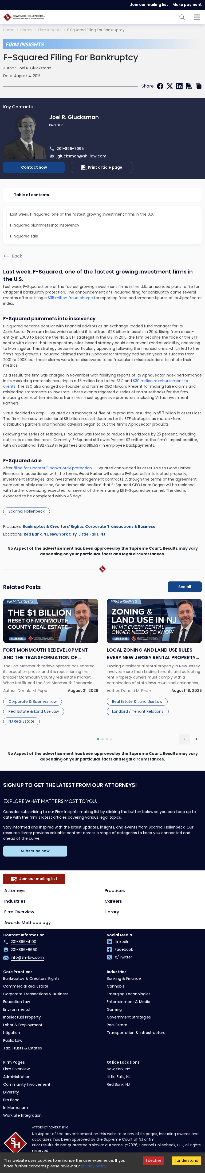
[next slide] (196, 739)
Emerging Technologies (129, 994)
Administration (16, 1076)
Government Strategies (129, 1017)
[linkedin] (179, 86)
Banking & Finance (124, 978)
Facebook (124, 949)
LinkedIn (122, 941)
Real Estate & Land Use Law (34, 711)
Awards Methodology (27, 923)
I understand (186, 1160)
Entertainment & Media (128, 1001)
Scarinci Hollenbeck (27, 511)
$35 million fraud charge (70, 297)
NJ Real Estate (21, 721)
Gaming (114, 1009)
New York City (63, 534)
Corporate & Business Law (33, 701)
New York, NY (118, 1069)
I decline (153, 1160)
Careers (113, 901)
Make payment (187, 4)
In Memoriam (15, 1107)
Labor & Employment (22, 1025)
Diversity (11, 1092)
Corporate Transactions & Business (120, 526)
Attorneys (15, 890)
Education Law (16, 1001)
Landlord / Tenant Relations (137, 711)
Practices (115, 890)
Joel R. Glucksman (34, 68)
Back (17, 256)
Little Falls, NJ (91, 534)
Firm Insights (49, 30)
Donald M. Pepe (32, 690)
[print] (189, 86)
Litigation (11, 1032)
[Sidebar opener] (197, 17)
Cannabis (115, 986)
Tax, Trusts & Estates (22, 1048)
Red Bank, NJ (36, 534)
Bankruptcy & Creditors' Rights (53, 526)
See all (184, 586)
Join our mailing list (149, 4)
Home (8, 30)
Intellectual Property (22, 1017)
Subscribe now (35, 851)
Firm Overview (19, 912)
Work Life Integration (22, 1115)
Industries (15, 901)
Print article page (105, 167)
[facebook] (160, 86)
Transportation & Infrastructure (136, 1032)
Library (26, 30)
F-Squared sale (24, 236)
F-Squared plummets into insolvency (44, 225)
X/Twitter (123, 957)
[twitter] (170, 86)
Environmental (16, 1009)
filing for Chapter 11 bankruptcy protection (53, 468)
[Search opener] (182, 17)
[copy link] (198, 86)
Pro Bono (11, 1100)
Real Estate (117, 1025)
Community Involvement (26, 1084)
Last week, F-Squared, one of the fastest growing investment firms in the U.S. (82, 214)
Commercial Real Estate (25, 986)
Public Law (12, 1040)
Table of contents (31, 194)
